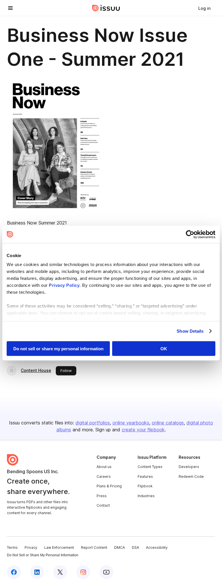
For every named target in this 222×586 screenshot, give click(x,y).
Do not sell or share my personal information (58, 348)
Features (145, 476)
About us (104, 467)
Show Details (190, 331)
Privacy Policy (64, 285)
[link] (204, 8)
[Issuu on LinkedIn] (37, 572)
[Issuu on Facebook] (14, 572)
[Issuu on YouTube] (106, 572)
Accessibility (157, 547)
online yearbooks (130, 423)
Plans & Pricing (109, 486)
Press (102, 496)
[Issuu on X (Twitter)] (60, 572)
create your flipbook (143, 430)
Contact (103, 505)
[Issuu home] (106, 8)
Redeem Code (191, 476)
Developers (189, 467)
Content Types (150, 467)
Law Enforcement (59, 547)
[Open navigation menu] (10, 8)
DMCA (119, 547)
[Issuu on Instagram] (83, 572)
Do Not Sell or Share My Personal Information (42, 555)
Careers (104, 476)
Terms (12, 547)
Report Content (94, 547)
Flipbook (145, 486)
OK (163, 348)
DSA (135, 547)
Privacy (31, 547)
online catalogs (168, 423)
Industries (146, 496)
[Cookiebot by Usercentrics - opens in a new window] (190, 234)
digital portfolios (92, 423)
